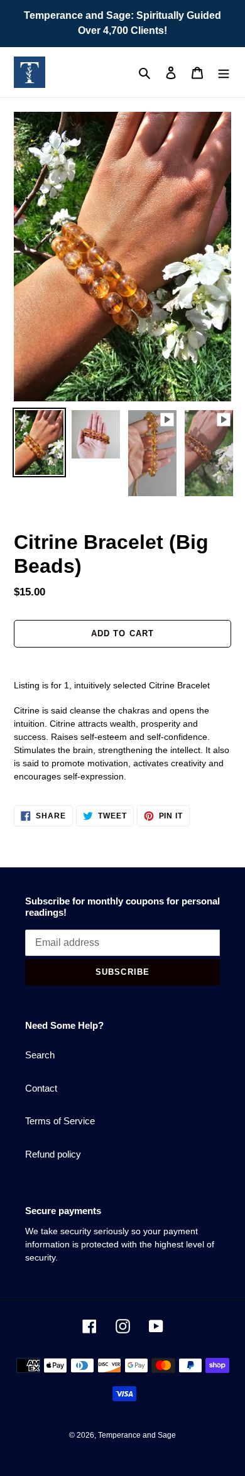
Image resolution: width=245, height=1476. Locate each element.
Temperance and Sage (137, 1435)
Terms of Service (60, 1120)
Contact (41, 1088)
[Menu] (223, 72)
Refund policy (53, 1154)
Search (40, 1055)
